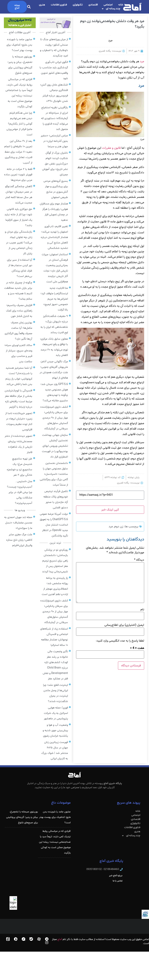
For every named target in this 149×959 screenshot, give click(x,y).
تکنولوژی (78, 5)
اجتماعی (108, 5)
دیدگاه (139, 559)
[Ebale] (31, 939)
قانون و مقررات (111, 148)
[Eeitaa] (8, 939)
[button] (29, 7)
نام (142, 609)
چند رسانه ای (113, 8)
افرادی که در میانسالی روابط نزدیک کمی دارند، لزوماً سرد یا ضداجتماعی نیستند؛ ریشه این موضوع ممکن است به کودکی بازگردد (55, 842)
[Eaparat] (39, 939)
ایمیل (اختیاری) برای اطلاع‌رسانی (124, 625)
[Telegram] (47, 939)
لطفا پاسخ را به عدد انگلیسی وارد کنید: (120, 640)
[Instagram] (47, 942)
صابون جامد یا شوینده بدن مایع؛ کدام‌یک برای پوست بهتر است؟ (55, 817)
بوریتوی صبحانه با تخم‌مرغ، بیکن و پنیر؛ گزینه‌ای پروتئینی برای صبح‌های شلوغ (22, 817)
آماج (59, 939)
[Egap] (23, 939)
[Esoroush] (15, 939)
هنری (42, 5)
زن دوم (118, 526)
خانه (120, 5)
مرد (142, 61)
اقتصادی (93, 5)
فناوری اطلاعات (59, 5)
